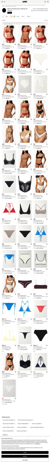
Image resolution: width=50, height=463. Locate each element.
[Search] (4, 1)
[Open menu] (2, 1)
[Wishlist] (48, 1)
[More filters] (3, 16)
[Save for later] (15, 44)
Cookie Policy (37, 443)
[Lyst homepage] (25, 1)
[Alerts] (45, 1)
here (11, 24)
